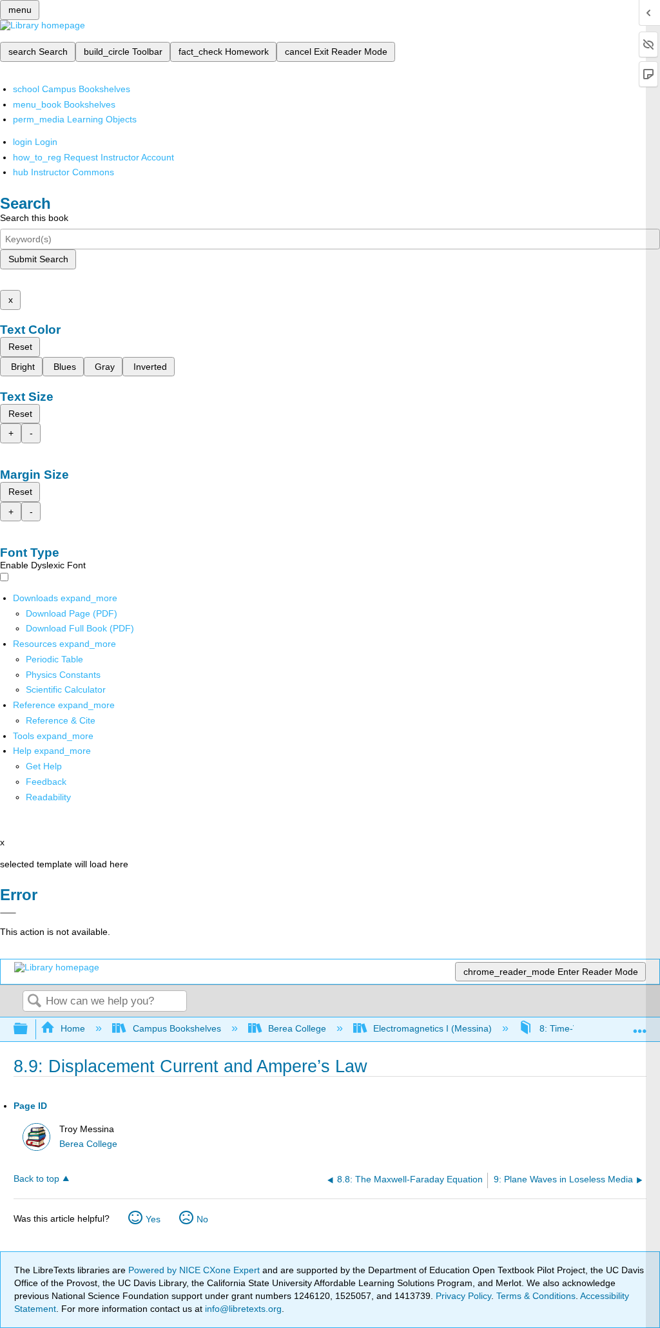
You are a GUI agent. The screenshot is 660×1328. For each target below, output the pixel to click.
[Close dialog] (8, 913)
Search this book (34, 218)
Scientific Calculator (66, 689)
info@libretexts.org (242, 1309)
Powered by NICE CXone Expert (195, 1270)
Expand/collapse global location (640, 1025)
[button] (46, 781)
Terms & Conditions (536, 1296)
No (202, 1219)
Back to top (36, 1179)
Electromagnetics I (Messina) (432, 1028)
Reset (20, 347)
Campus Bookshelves (176, 1028)
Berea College (297, 1028)
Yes (153, 1219)
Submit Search (38, 259)
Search (34, 1002)
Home (73, 1028)
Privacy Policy (463, 1296)
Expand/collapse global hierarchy (29, 1029)
